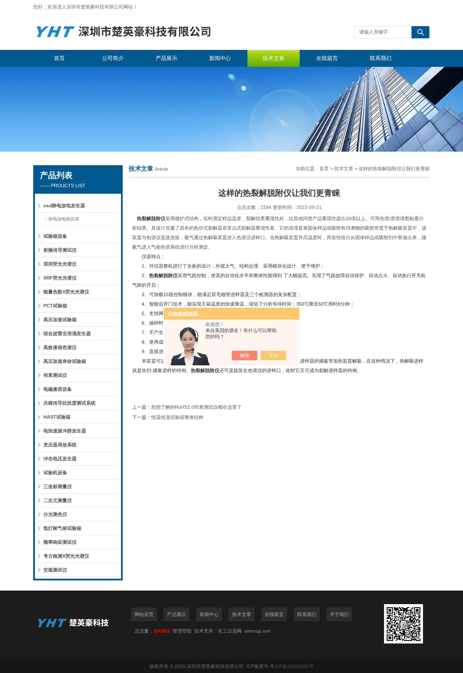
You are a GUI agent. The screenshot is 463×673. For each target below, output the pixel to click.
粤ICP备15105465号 (292, 666)
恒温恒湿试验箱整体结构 (177, 417)
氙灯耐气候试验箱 (62, 528)
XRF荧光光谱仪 (60, 278)
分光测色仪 (55, 514)
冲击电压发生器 (60, 458)
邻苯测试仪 (55, 375)
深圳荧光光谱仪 (60, 264)
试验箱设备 (55, 236)
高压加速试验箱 (60, 319)
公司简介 (113, 58)
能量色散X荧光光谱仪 (66, 291)
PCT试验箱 (55, 305)
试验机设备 (55, 472)
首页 (59, 58)
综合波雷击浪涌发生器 (67, 333)
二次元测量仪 (57, 500)
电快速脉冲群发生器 (64, 431)
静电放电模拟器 (63, 219)
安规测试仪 (55, 570)
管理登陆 (182, 631)
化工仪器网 (230, 631)
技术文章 (273, 58)
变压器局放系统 (60, 444)
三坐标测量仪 (57, 486)
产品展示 (166, 58)
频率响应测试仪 (60, 542)
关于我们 (339, 614)
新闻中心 (220, 58)
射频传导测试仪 (60, 250)
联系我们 (380, 58)
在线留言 (327, 58)
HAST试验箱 (57, 417)
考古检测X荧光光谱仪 (66, 556)
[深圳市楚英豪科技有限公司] (135, 32)
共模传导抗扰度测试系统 (69, 403)
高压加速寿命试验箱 (64, 361)
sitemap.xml (257, 631)
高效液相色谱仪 (60, 347)
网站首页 (144, 614)
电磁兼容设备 (57, 389)
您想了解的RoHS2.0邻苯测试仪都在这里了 (196, 407)
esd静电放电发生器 (64, 205)
